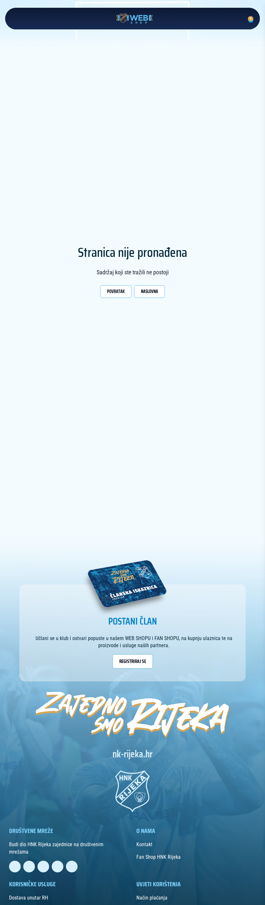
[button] (237, 17)
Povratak (116, 291)
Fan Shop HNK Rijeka (158, 857)
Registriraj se (132, 661)
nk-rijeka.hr (132, 754)
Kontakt (144, 844)
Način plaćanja (151, 898)
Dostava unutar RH (28, 898)
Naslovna (149, 291)
